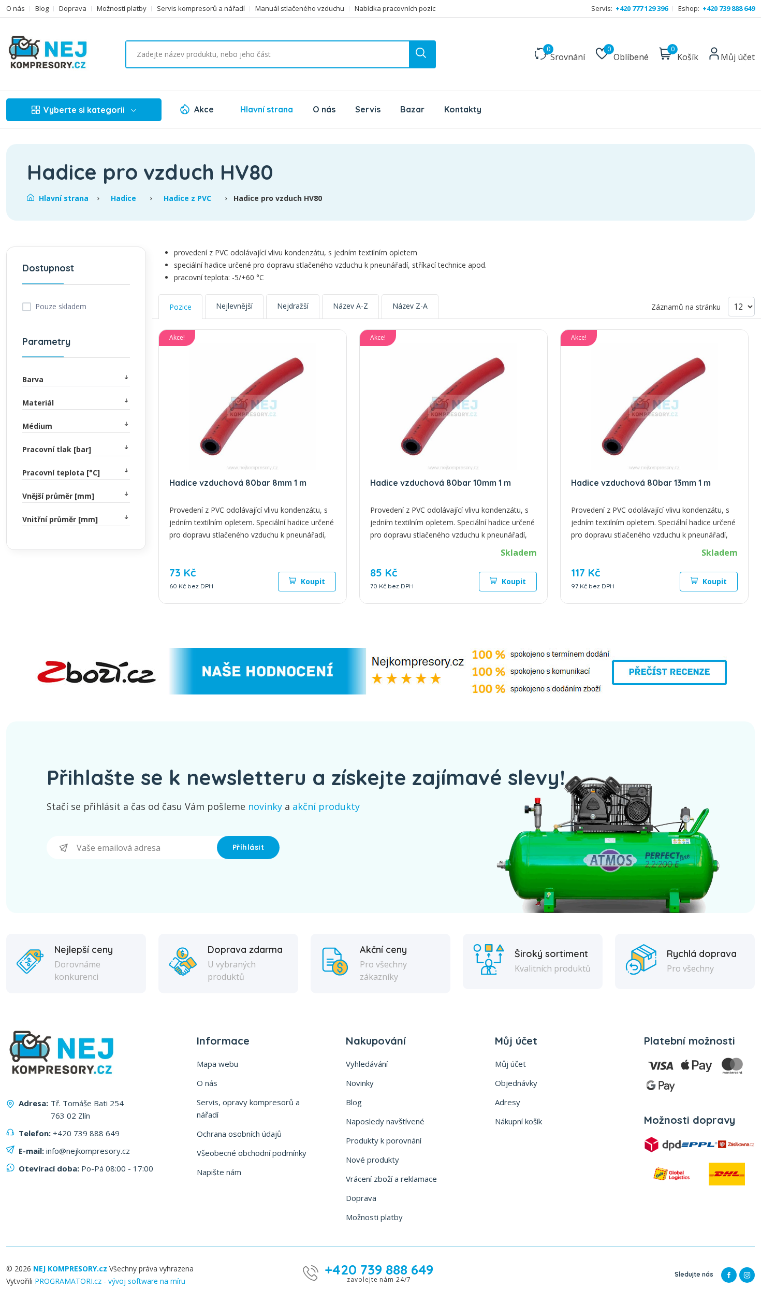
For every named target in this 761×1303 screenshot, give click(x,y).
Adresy (507, 1102)
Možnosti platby (122, 8)
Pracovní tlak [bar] (56, 449)
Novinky (360, 1083)
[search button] (422, 54)
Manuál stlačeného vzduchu (299, 8)
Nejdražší (293, 306)
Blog (42, 8)
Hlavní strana (266, 109)
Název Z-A (410, 306)
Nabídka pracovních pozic (395, 8)
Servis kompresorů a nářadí (201, 8)
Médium (37, 426)
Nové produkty (372, 1159)
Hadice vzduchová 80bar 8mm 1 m (237, 482)
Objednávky (516, 1083)
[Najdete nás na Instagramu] (747, 1275)
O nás (15, 8)
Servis (367, 109)
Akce (204, 109)
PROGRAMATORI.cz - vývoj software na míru (110, 1281)
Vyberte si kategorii (84, 110)
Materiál (38, 403)
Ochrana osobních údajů (239, 1133)
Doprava (72, 8)
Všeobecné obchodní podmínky (251, 1153)
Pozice (180, 307)
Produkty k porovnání (383, 1140)
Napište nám (219, 1172)
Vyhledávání (367, 1064)
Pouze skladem (60, 306)
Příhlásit (248, 847)
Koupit (312, 581)
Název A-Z (350, 306)
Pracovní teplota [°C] (61, 472)
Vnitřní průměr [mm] (60, 519)
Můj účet (510, 1064)
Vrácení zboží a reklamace (391, 1179)
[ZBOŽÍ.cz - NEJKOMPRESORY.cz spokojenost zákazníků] (380, 692)
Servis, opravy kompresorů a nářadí (248, 1108)
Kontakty (462, 109)
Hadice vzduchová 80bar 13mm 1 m (641, 482)
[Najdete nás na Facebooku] (729, 1275)
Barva (32, 379)
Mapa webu (217, 1064)
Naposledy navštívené (385, 1121)
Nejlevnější (234, 306)
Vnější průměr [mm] (58, 496)
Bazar (412, 109)
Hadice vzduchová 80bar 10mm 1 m (440, 482)
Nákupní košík (518, 1121)
